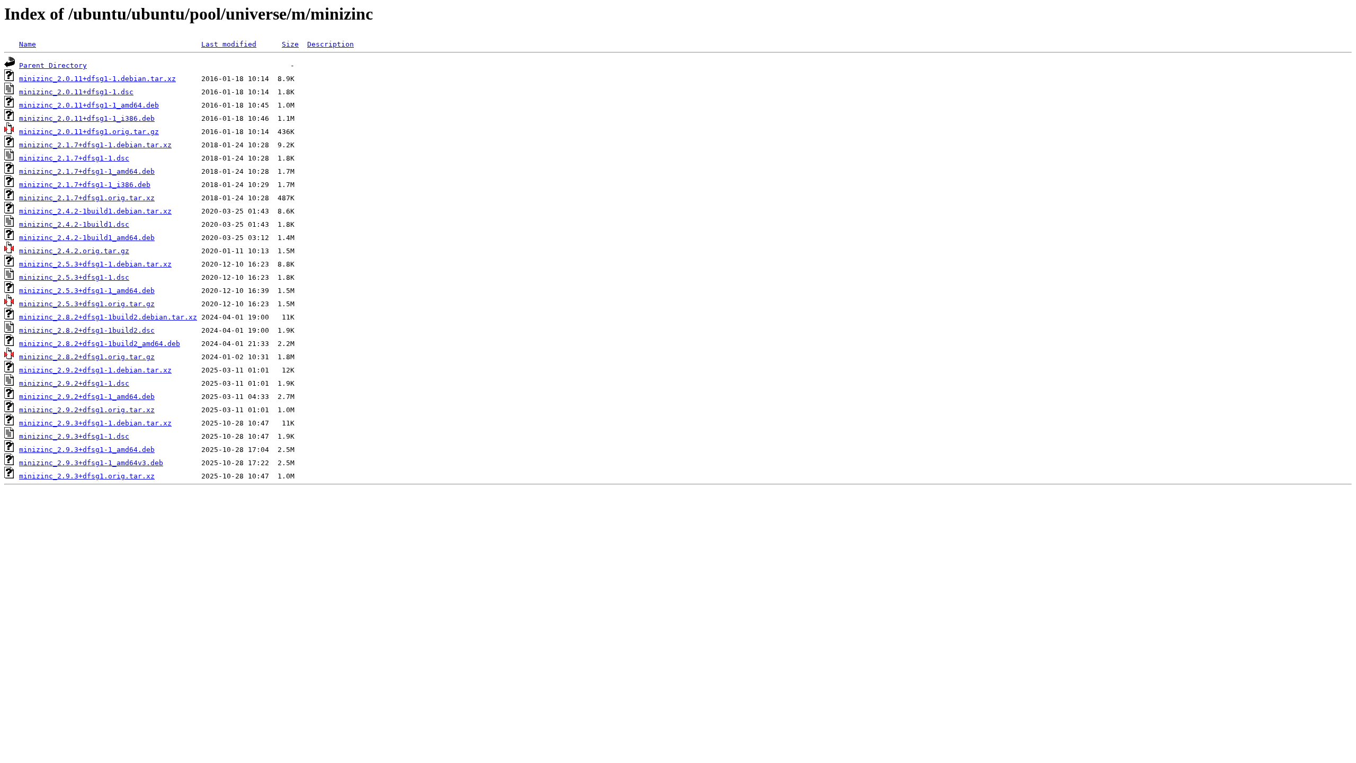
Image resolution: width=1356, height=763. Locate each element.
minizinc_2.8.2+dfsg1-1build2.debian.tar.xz (108, 317)
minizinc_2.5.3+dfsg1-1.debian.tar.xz (95, 264)
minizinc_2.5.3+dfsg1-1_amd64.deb (87, 291)
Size (290, 44)
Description (330, 44)
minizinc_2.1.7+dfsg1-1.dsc (74, 158)
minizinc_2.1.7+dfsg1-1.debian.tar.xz (95, 145)
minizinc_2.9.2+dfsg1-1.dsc (74, 383)
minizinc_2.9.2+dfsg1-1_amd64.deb (87, 397)
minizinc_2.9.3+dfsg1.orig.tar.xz (87, 476)
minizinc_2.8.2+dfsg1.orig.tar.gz (87, 357)
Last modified (228, 44)
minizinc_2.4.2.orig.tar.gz (74, 251)
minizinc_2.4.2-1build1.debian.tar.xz (95, 211)
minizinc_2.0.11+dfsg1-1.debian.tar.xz (97, 79)
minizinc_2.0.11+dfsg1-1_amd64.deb (89, 105)
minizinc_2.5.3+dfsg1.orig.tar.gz (87, 304)
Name (27, 44)
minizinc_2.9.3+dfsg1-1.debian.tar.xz (95, 423)
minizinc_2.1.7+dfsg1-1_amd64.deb (87, 171)
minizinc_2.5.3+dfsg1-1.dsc (74, 277)
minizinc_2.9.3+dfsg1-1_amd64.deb (87, 450)
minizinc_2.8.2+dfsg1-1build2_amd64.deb (99, 344)
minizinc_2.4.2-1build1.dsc (74, 224)
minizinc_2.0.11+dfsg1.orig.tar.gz (89, 132)
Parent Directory (53, 65)
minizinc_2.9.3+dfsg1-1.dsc (74, 436)
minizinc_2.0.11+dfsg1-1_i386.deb (87, 118)
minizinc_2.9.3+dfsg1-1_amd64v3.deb (91, 463)
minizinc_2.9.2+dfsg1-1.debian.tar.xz (95, 370)
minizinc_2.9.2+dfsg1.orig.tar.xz (87, 410)
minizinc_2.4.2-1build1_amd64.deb (87, 238)
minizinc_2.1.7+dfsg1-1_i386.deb (84, 185)
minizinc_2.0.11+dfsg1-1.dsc (76, 92)
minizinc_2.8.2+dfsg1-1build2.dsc (87, 330)
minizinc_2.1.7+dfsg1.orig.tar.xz (87, 198)
